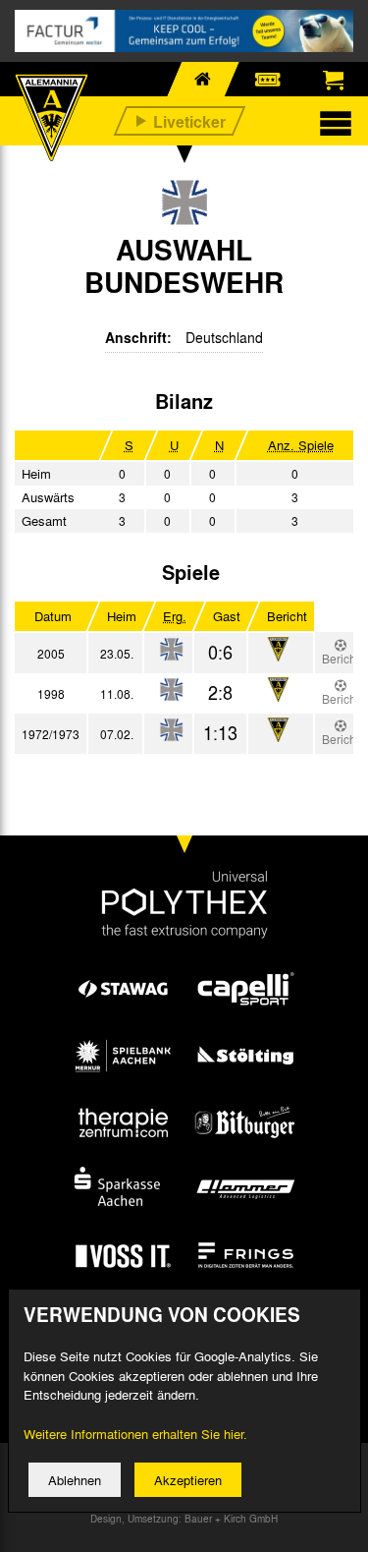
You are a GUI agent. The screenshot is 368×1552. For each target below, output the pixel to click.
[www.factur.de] (184, 31)
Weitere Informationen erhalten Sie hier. (135, 1433)
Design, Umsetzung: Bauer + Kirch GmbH (184, 1518)
